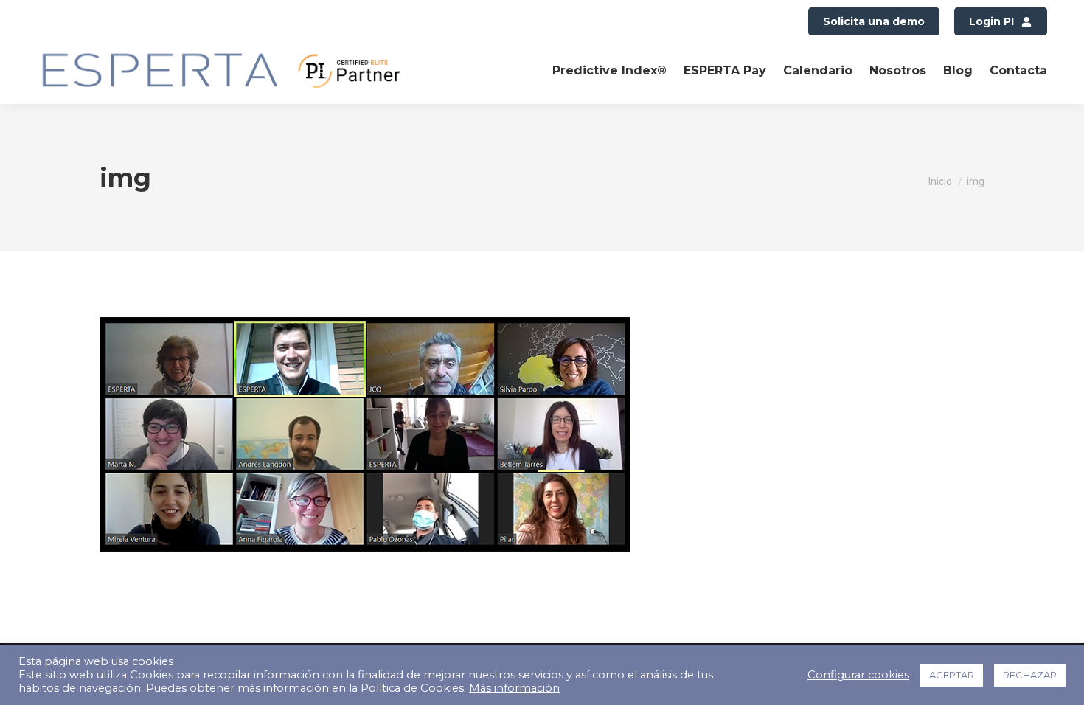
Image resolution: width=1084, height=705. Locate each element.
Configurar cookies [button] (858, 674)
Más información (514, 688)
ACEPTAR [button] (951, 675)
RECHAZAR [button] (1030, 675)
